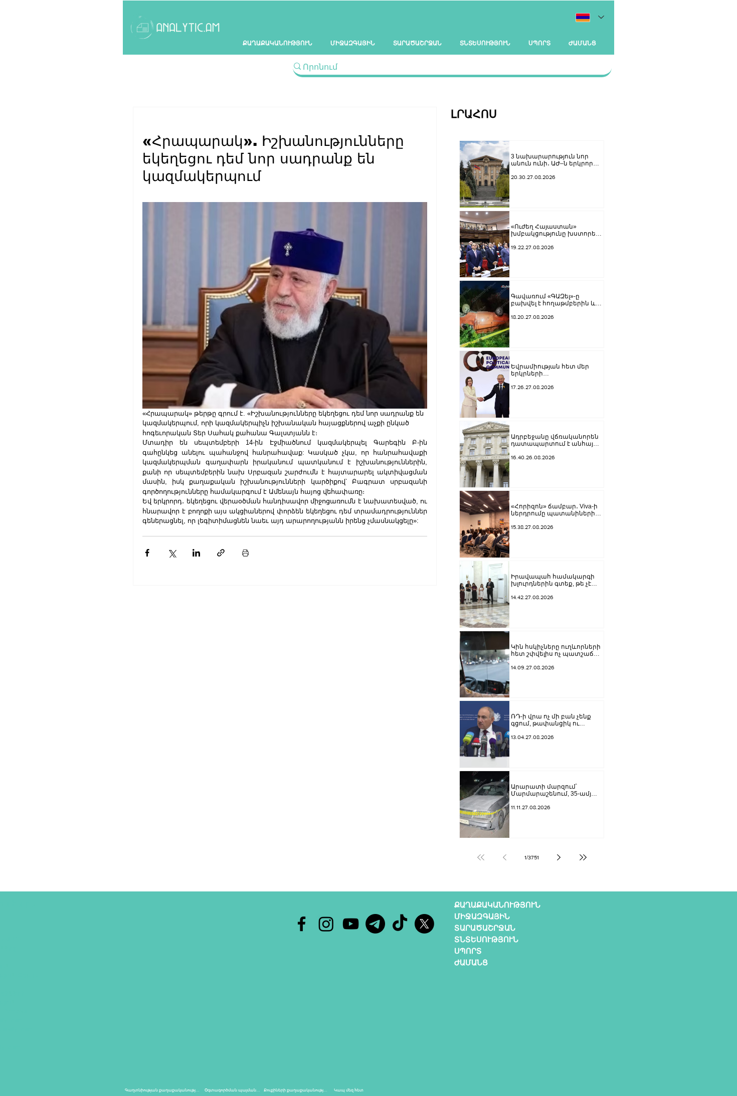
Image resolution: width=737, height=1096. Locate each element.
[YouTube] (350, 924)
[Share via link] (221, 553)
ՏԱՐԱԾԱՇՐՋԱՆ (484, 928)
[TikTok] (400, 924)
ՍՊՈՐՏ (468, 951)
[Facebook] (301, 924)
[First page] (481, 857)
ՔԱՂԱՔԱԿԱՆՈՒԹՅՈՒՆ (497, 904)
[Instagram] (326, 924)
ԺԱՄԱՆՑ (471, 962)
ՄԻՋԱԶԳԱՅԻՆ (482, 916)
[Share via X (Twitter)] (171, 553)
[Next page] (559, 857)
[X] (424, 924)
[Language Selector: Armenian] (590, 17)
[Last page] (583, 857)
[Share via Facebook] (147, 553)
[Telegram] (375, 924)
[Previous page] (505, 857)
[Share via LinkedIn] (196, 553)
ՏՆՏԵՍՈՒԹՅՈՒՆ (486, 939)
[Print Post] (245, 553)
